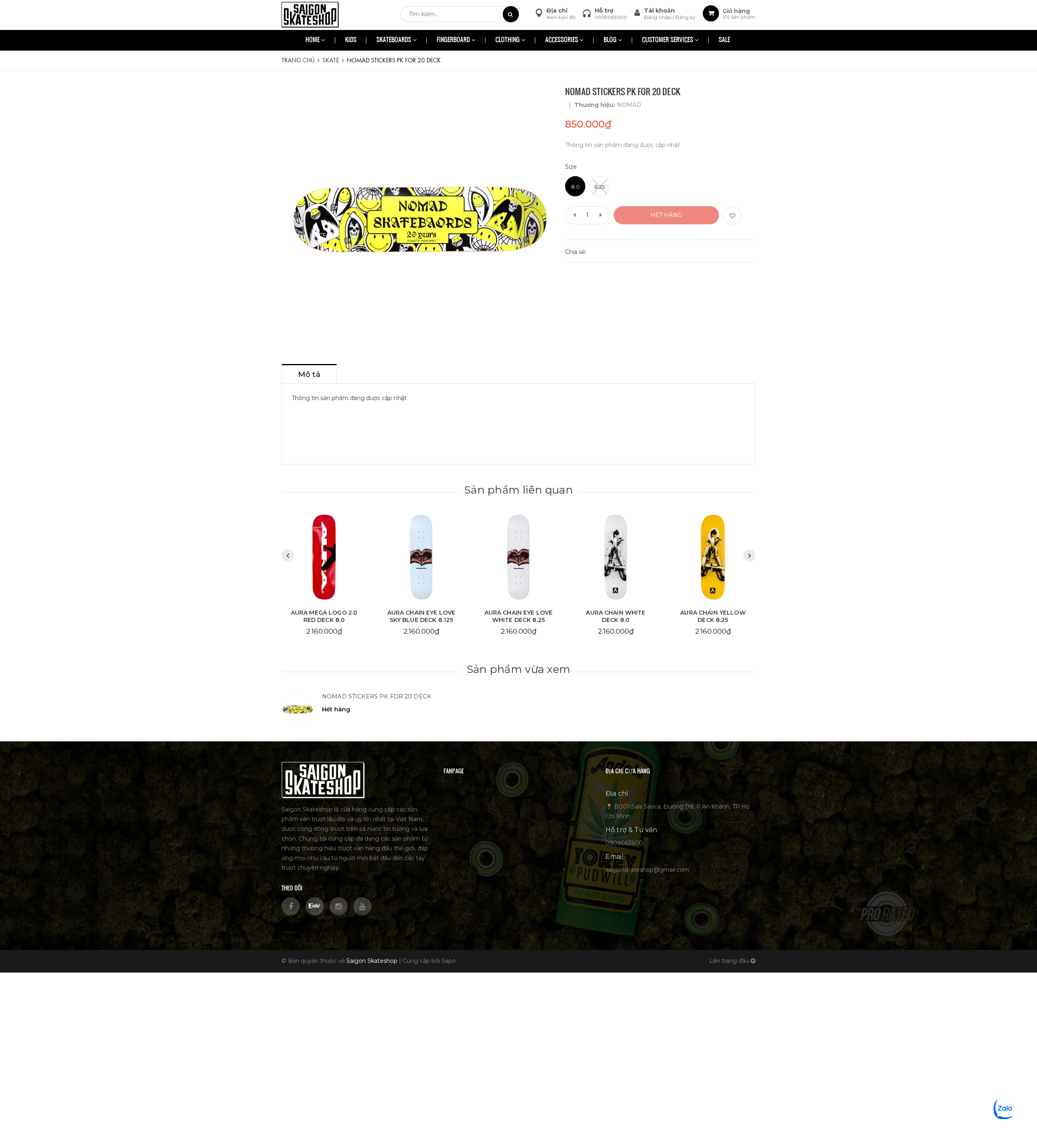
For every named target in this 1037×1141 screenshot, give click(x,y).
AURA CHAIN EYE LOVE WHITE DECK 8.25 (421, 616)
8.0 (575, 186)
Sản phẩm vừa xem (518, 669)
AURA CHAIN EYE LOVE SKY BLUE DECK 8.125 (324, 616)
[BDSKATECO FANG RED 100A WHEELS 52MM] (712, 557)
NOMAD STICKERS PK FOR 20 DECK (376, 696)
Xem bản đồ (561, 17)
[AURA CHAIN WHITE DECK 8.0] (518, 557)
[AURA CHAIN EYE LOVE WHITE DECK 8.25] (421, 557)
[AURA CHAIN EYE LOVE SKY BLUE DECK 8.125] (324, 557)
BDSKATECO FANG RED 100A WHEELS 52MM (713, 616)
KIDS (350, 40)
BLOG (611, 40)
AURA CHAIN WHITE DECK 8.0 (518, 616)
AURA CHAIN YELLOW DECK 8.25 (615, 616)
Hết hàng (666, 215)
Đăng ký (685, 17)
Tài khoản (659, 10)
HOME (313, 40)
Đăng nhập (658, 17)
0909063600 (611, 17)
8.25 (599, 186)
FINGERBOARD (454, 40)
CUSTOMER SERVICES (668, 40)
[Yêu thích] (732, 216)
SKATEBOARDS (394, 40)
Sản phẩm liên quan (518, 489)
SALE (724, 40)
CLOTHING (508, 40)
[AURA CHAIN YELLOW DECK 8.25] (615, 557)
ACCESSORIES (562, 40)
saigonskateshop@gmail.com (647, 869)
